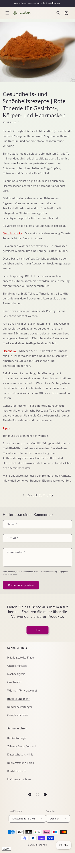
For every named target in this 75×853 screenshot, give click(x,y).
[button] (7, 13)
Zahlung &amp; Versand (21, 746)
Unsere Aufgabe (17, 665)
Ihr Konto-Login (16, 738)
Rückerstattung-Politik (20, 762)
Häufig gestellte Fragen (21, 657)
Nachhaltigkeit (16, 673)
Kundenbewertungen (20, 706)
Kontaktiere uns (16, 771)
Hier (37, 630)
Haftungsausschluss (19, 779)
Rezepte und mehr (18, 698)
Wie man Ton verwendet (22, 690)
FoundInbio (41, 845)
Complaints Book (17, 715)
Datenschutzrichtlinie (20, 754)
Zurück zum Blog (40, 495)
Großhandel (14, 682)
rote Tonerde (19, 163)
